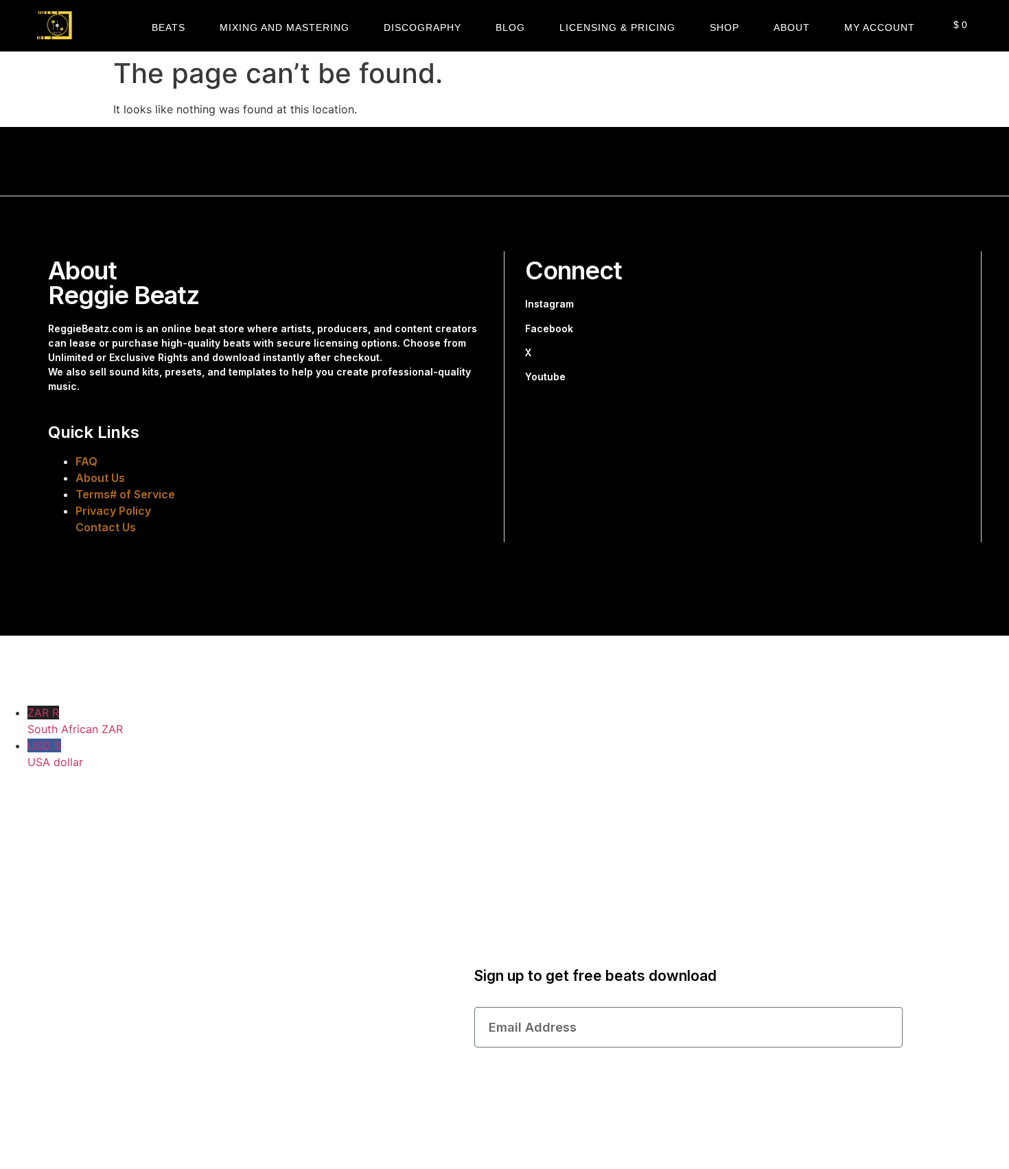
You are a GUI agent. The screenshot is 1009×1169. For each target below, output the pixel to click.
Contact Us (106, 527)
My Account (879, 27)
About (792, 27)
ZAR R (75, 721)
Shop (724, 27)
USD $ (55, 754)
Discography (422, 27)
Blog (510, 27)
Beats (168, 27)
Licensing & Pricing (617, 27)
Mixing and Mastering (284, 27)
